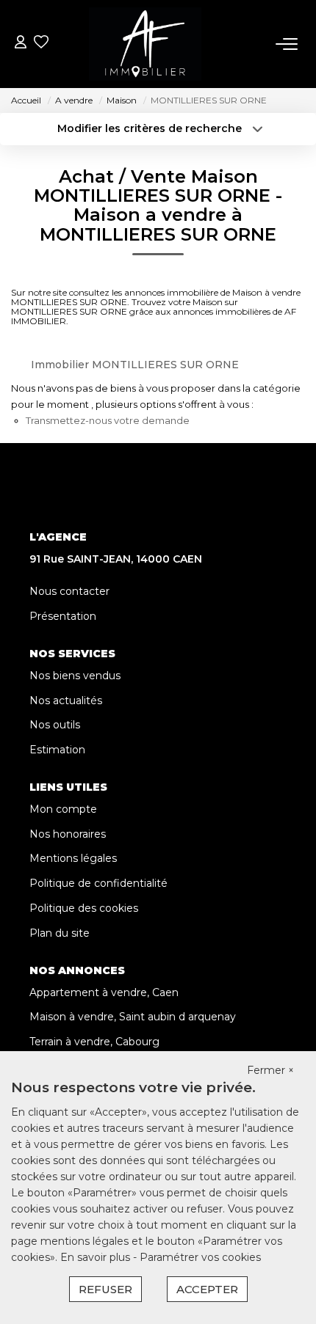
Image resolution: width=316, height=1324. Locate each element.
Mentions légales (73, 858)
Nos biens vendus (75, 675)
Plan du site (59, 933)
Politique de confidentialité (98, 883)
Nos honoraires (67, 834)
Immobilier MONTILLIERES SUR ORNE (135, 364)
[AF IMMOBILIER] (145, 44)
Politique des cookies (83, 908)
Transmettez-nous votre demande (108, 420)
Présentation (62, 616)
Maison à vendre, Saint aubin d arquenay (132, 1016)
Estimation (57, 749)
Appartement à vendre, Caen (104, 992)
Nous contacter (69, 591)
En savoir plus (96, 1257)
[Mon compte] (20, 44)
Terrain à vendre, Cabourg (94, 1041)
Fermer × (270, 1070)
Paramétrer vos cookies (200, 1257)
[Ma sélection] (41, 44)
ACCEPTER (207, 1289)
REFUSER (105, 1289)
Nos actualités (65, 700)
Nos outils (54, 724)
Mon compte (63, 809)
